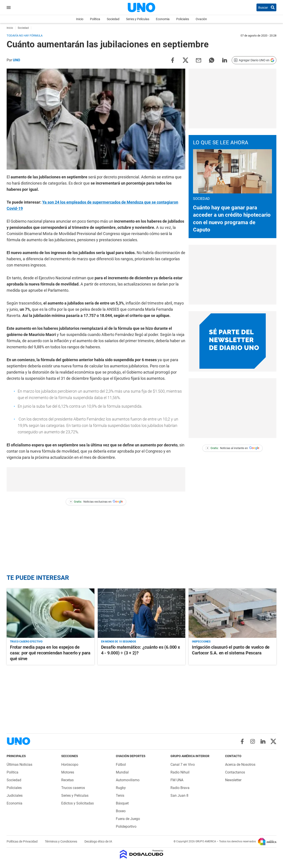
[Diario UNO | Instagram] (253, 741)
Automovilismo (128, 780)
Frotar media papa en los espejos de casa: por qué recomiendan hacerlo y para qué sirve (50, 652)
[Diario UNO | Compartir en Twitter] (185, 60)
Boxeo (121, 811)
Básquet (122, 803)
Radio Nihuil (179, 772)
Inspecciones (201, 641)
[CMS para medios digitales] (141, 854)
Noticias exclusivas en (91, 501)
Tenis (120, 795)
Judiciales (15, 795)
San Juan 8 (179, 795)
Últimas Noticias (19, 764)
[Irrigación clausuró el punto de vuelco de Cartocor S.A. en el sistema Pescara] (232, 613)
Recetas (67, 780)
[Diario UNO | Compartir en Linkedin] (224, 60)
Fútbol (121, 764)
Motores (67, 772)
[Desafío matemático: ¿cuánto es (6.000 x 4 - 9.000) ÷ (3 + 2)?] (141, 613)
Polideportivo (126, 826)
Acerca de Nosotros (240, 764)
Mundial (122, 772)
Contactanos (235, 772)
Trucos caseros (73, 788)
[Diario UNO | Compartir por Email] (198, 60)
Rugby (121, 788)
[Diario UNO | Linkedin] (263, 741)
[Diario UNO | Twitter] (273, 741)
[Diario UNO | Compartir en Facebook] (172, 60)
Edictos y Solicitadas (77, 803)
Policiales (182, 19)
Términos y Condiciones (61, 841)
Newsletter (233, 780)
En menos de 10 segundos (118, 641)
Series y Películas (137, 19)
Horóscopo (69, 764)
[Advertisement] (95, 479)
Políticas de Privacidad (22, 841)
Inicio (79, 19)
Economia (163, 19)
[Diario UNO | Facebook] (242, 741)
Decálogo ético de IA (98, 841)
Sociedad (113, 19)
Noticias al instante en (227, 448)
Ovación (201, 19)
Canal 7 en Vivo (182, 764)
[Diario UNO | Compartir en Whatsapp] (211, 60)
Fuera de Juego (128, 819)
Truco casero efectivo (26, 641)
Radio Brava (179, 788)
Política (95, 19)
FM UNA (176, 780)
